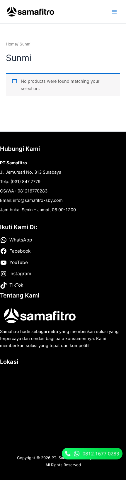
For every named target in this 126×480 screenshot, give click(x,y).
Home (11, 44)
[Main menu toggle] (114, 11)
